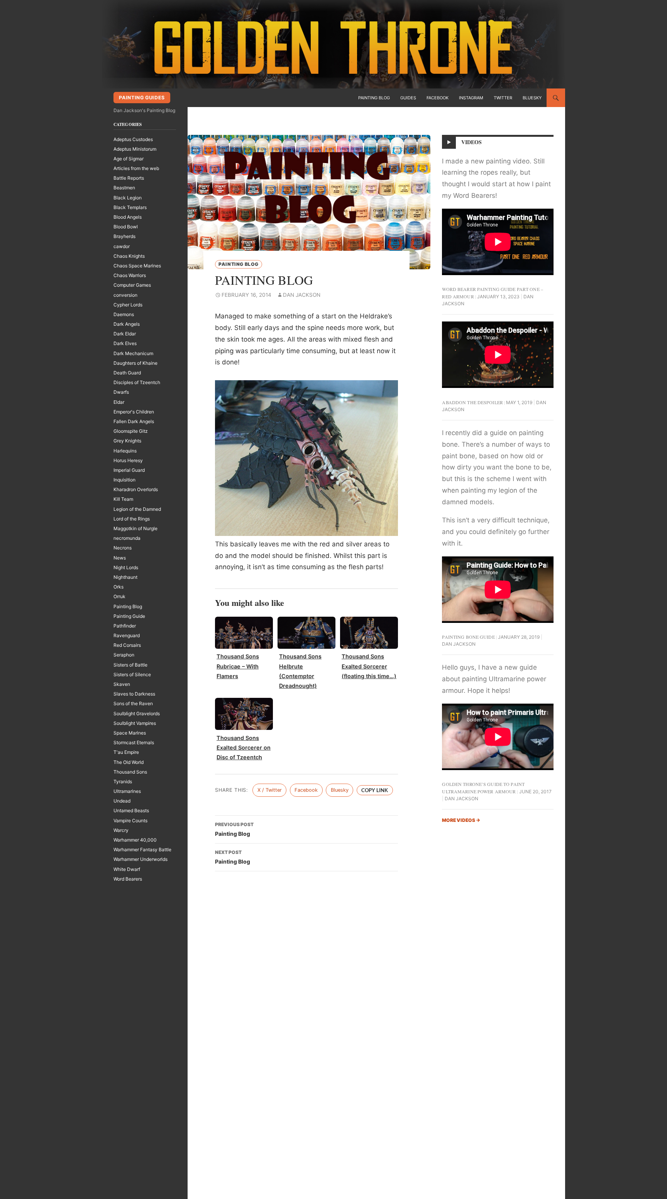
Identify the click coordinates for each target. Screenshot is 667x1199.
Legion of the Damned (137, 509)
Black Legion (127, 198)
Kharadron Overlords (135, 489)
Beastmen (124, 187)
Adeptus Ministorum (134, 149)
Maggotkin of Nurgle (135, 528)
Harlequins (125, 451)
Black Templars (130, 207)
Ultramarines (127, 791)
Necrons (122, 548)
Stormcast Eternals (133, 742)
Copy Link (374, 790)
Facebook (438, 97)
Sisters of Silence (132, 674)
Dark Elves (125, 343)
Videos (471, 142)
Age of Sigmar (128, 159)
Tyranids (122, 781)
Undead (121, 801)
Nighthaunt (125, 577)
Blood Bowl (125, 227)
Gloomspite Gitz (130, 431)
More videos (461, 820)
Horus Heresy (128, 460)
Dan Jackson (301, 295)
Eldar (118, 402)
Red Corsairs (127, 645)
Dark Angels (126, 324)
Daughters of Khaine (135, 363)
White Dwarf (126, 869)
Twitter (503, 97)
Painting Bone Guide (468, 637)
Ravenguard (126, 635)
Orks (118, 587)
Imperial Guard (129, 470)
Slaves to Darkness (134, 694)
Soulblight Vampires (134, 723)
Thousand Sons (130, 772)
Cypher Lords (127, 305)
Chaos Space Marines (137, 266)
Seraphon (123, 655)
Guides (408, 97)
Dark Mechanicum (133, 353)
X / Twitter (269, 790)
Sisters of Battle (130, 665)
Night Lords (125, 567)
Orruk (119, 596)
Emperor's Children (133, 412)
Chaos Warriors (129, 275)
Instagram (471, 97)
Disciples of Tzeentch (136, 382)
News (119, 558)
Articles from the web (136, 168)
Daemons (123, 314)
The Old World (128, 762)
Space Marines (129, 733)
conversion (125, 295)
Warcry (121, 830)
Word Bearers (127, 879)
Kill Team (123, 499)
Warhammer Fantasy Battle (142, 849)
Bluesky (532, 97)
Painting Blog (374, 97)
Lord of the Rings (131, 519)
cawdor (121, 246)
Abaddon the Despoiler (472, 402)
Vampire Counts (130, 820)
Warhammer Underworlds (140, 859)
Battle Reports (128, 178)
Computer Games (132, 285)
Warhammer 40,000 (135, 840)
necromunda (127, 538)
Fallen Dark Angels (133, 421)
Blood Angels (127, 217)
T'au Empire (126, 752)
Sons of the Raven (133, 703)
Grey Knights (127, 441)
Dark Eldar (124, 334)
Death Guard (127, 373)
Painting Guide (129, 616)
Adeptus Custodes (133, 139)
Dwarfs (121, 392)
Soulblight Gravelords (136, 713)
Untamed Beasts (131, 810)
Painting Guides (141, 97)
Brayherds (124, 236)
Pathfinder (124, 626)
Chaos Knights (129, 256)
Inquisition (124, 480)
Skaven (121, 684)
